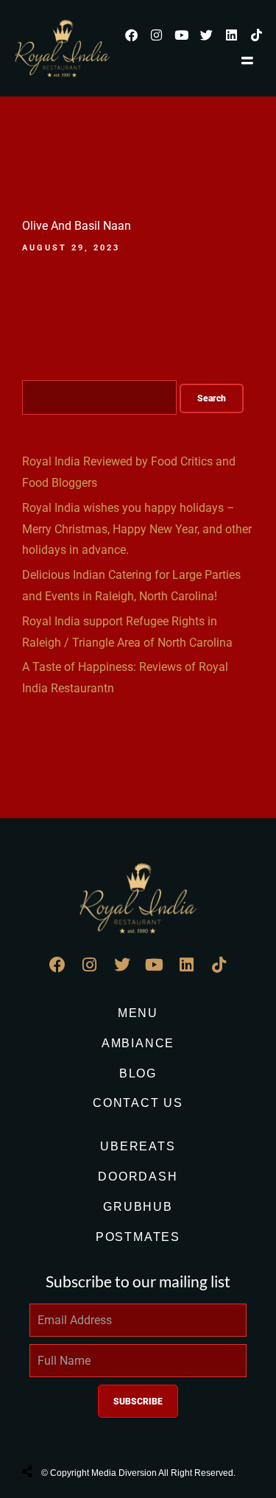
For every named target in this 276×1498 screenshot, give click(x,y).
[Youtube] (181, 34)
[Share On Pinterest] (87, 1435)
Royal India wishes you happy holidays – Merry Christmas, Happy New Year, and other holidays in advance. (137, 529)
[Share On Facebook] (40, 1435)
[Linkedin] (231, 34)
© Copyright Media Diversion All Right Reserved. (138, 1473)
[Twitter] (206, 34)
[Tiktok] (256, 34)
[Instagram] (156, 34)
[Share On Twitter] (64, 1435)
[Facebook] (131, 34)
